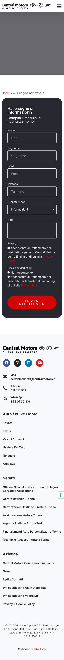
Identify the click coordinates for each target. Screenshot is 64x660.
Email (10, 166)
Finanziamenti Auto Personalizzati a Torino (32, 531)
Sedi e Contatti (13, 579)
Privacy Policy (30, 285)
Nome (11, 130)
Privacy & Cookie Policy (19, 604)
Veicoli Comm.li (13, 439)
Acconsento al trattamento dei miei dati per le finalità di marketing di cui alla (31, 281)
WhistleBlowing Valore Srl (20, 595)
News (6, 571)
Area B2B (9, 463)
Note (10, 219)
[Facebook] (6, 363)
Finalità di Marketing (19, 268)
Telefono (12, 184)
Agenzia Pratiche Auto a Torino (24, 523)
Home (6, 93)
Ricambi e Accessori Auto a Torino (26, 539)
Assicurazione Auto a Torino (22, 515)
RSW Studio (40, 649)
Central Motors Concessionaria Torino (29, 563)
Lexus (7, 431)
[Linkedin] (28, 363)
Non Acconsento (22, 272)
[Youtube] (39, 363)
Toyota (7, 423)
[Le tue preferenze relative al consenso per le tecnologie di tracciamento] (60, 495)
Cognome (13, 148)
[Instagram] (17, 363)
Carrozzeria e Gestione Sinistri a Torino (29, 507)
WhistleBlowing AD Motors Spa (24, 587)
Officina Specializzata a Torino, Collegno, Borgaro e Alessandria (31, 488)
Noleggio (9, 455)
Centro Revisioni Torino (19, 499)
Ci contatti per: (16, 201)
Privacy (11, 243)
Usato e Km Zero (14, 447)
